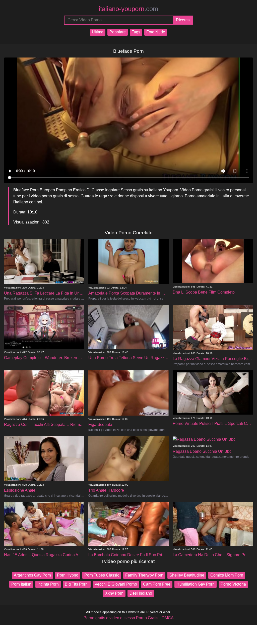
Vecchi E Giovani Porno (116, 584)
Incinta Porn (48, 584)
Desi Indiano (141, 593)
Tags (136, 32)
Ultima (97, 32)
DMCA (168, 618)
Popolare (117, 32)
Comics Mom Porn (226, 575)
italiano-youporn (128, 8)
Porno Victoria (233, 584)
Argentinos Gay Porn (32, 575)
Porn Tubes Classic (101, 575)
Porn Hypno (67, 575)
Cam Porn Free (156, 584)
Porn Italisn (21, 584)
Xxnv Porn (114, 593)
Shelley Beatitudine (186, 575)
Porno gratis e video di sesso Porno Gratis (121, 618)
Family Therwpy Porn (144, 575)
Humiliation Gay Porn (195, 584)
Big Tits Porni (77, 584)
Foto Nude (155, 32)
